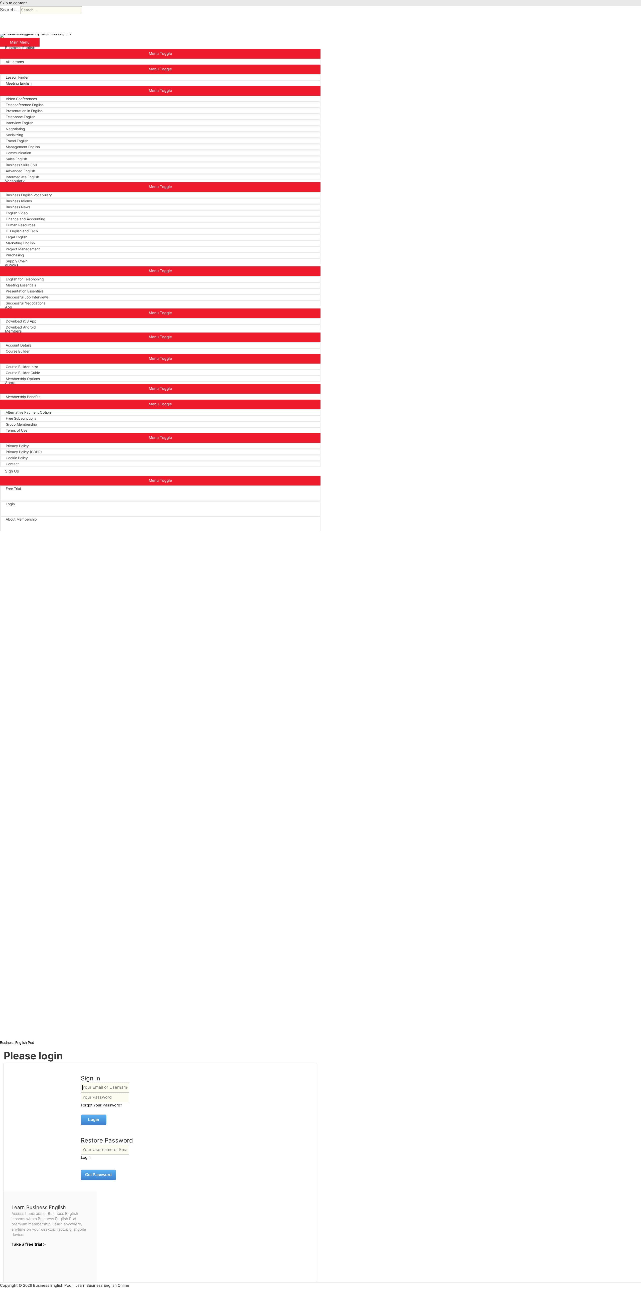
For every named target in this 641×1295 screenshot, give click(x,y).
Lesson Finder (17, 77)
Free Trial (13, 489)
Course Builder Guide (23, 373)
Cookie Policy (17, 458)
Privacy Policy (17, 446)
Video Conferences (21, 99)
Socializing (14, 135)
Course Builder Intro (22, 367)
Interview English (19, 123)
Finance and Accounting (25, 219)
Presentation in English (24, 111)
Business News (18, 207)
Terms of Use (16, 430)
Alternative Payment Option (28, 412)
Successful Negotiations (25, 303)
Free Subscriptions (21, 418)
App (8, 307)
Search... (9, 9)
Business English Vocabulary (29, 195)
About (10, 383)
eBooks (11, 265)
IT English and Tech (22, 231)
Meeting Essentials (21, 285)
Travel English (17, 141)
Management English (23, 147)
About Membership (21, 519)
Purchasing (15, 255)
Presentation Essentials (24, 291)
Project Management (23, 249)
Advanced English (20, 171)
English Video (17, 213)
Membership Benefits (23, 397)
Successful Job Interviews (27, 297)
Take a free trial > (29, 1244)
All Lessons (15, 62)
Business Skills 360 (21, 165)
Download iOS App (21, 321)
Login (10, 504)
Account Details (18, 345)
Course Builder (18, 351)
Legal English (16, 237)
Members (13, 331)
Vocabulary (15, 181)
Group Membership (21, 424)
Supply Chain (17, 261)
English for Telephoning (25, 279)
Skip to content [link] (13, 3)
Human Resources (20, 225)
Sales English (16, 159)
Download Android (21, 327)
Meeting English (19, 83)
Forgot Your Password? (101, 1105)
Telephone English (20, 117)
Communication (18, 153)
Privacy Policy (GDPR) (24, 452)
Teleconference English (25, 105)
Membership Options (23, 379)
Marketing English (20, 243)
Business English (20, 48)
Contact (12, 464)
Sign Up (12, 471)
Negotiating (15, 129)
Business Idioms (19, 201)
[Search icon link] (6, 531)
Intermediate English (22, 177)
